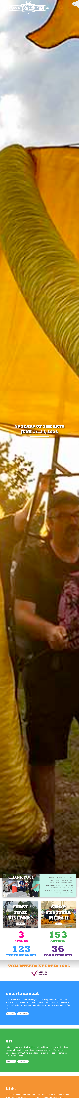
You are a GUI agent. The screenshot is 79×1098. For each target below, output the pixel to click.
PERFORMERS (23, 1014)
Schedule (10, 1014)
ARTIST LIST (11, 1061)
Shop (58, 924)
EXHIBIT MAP (23, 1061)
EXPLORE (20, 924)
